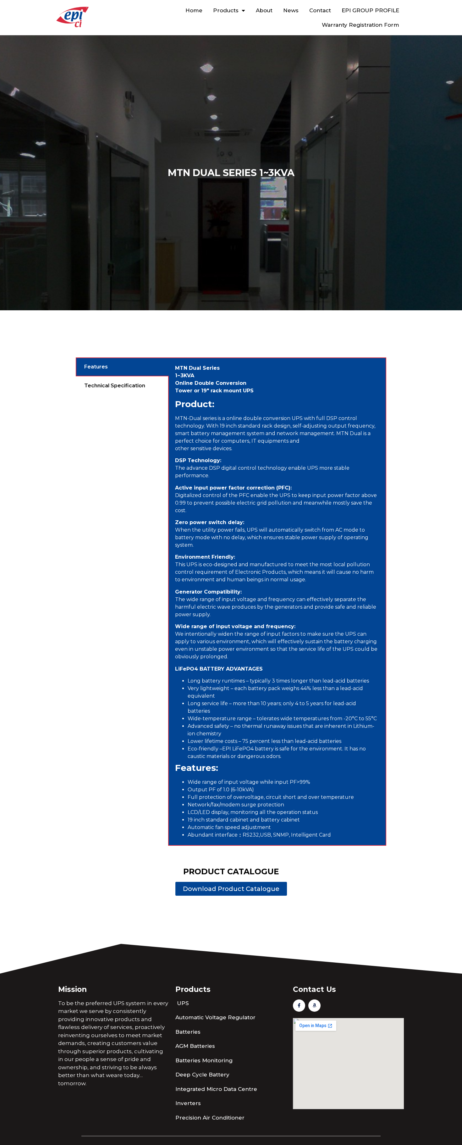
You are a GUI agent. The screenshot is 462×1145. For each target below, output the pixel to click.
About (264, 10)
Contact (320, 10)
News (291, 10)
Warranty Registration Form (360, 25)
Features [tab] (96, 367)
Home (193, 10)
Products (226, 10)
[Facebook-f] (299, 1005)
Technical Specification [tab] (114, 386)
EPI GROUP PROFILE (370, 10)
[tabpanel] (277, 601)
